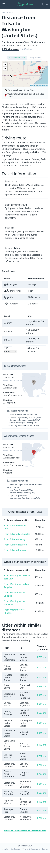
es (47, 4)
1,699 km (41, 686)
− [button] (5, 68)
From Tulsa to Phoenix (15, 550)
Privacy (45, 849)
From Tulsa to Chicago (15, 539)
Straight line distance (17, 57)
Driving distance (35, 57)
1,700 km (41, 657)
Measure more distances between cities (25, 830)
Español (5, 849)
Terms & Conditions (31, 849)
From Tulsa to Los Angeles (17, 533)
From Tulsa (8, 12)
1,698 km (41, 784)
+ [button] (5, 64)
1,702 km (41, 756)
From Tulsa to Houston (15, 544)
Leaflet (32, 85)
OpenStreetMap (42, 85)
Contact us (15, 849)
